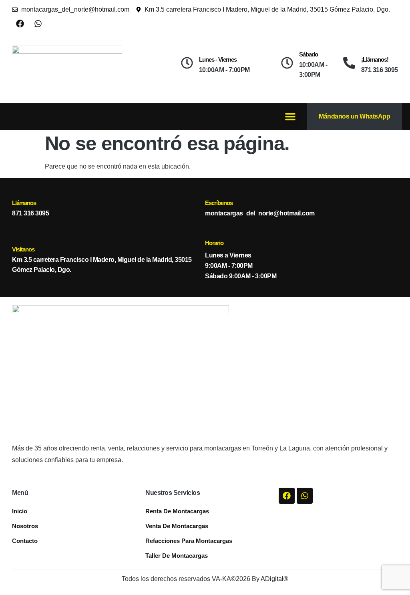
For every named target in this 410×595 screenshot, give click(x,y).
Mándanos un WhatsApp (354, 116)
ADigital (272, 578)
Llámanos (24, 202)
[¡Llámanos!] (349, 63)
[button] (290, 116)
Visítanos (23, 249)
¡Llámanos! (374, 59)
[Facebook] (20, 24)
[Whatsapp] (38, 24)
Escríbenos (219, 202)
